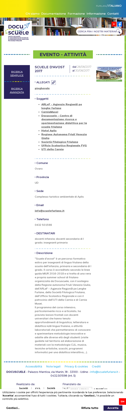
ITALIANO (115, 5)
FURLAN (101, 5)
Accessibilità (33, 366)
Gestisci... (13, 408)
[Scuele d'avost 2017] (109, 74)
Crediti (96, 366)
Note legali (53, 366)
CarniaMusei (49, 111)
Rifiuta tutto (89, 408)
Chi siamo (33, 13)
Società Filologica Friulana (59, 141)
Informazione (96, 13)
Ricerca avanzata (17, 90)
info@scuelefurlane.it (49, 210)
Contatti (113, 13)
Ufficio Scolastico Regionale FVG (64, 145)
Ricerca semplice (16, 73)
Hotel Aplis (49, 130)
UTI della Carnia (52, 149)
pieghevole (42, 88)
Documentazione (53, 13)
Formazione (76, 13)
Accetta (112, 408)
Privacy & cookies (76, 366)
